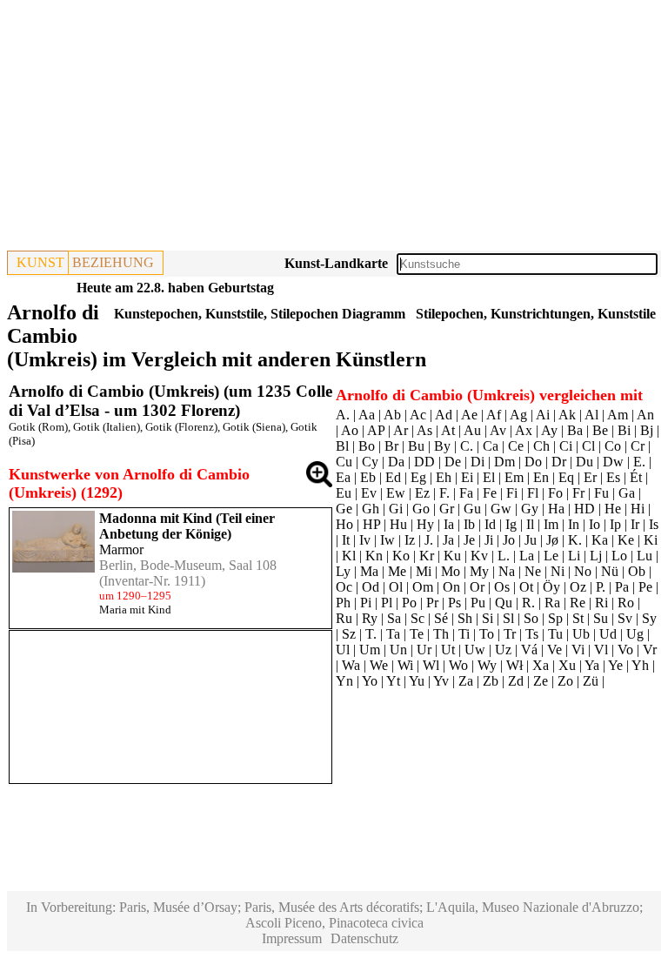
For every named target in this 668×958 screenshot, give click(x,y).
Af (493, 414)
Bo (366, 446)
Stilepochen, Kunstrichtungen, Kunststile (536, 313)
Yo (369, 680)
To (486, 633)
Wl (431, 665)
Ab (392, 414)
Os (502, 586)
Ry (369, 618)
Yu (416, 680)
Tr (510, 633)
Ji (488, 540)
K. (575, 540)
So (531, 618)
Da (396, 461)
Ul (343, 649)
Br (391, 446)
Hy (425, 524)
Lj (596, 555)
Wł (514, 665)
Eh (443, 477)
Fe (490, 493)
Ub (581, 633)
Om (422, 586)
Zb (490, 680)
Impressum (292, 938)
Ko (401, 555)
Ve (554, 649)
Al (591, 414)
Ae (469, 414)
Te (417, 633)
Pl (386, 602)
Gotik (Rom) (38, 426)
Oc (344, 586)
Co (613, 446)
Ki (651, 540)
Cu (344, 461)
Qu (503, 602)
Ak (567, 414)
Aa (366, 414)
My (479, 571)
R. (528, 602)
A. (343, 414)
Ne (532, 571)
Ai (543, 414)
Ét (636, 477)
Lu (644, 555)
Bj (646, 430)
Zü (590, 680)
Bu (416, 446)
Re (577, 602)
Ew (395, 493)
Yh (640, 665)
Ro (626, 602)
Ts (531, 633)
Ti (464, 633)
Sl (508, 618)
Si (487, 618)
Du (584, 461)
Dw (613, 461)
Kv (479, 555)
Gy (529, 508)
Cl (588, 446)
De (452, 461)
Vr (650, 649)
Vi (577, 649)
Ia (449, 524)
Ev (369, 493)
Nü (609, 571)
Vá (529, 649)
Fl (532, 493)
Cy (370, 461)
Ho (344, 524)
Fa (466, 493)
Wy (487, 665)
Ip (615, 524)
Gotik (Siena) (254, 426)
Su (600, 618)
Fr (578, 493)
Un (398, 649)
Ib (469, 524)
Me (397, 571)
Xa (540, 665)
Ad (443, 414)
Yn (344, 680)
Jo (509, 540)
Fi (512, 493)
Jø (552, 540)
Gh (370, 508)
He (613, 508)
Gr (446, 508)
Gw (501, 508)
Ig (511, 524)
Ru (344, 618)
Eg (418, 477)
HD (584, 508)
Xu (567, 665)
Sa (394, 618)
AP (375, 430)
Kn (374, 555)
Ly (343, 571)
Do (533, 461)
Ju (530, 540)
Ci (565, 446)
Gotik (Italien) (106, 426)
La (526, 555)
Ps (454, 602)
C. (466, 446)
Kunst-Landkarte (336, 263)
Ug (635, 633)
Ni (557, 571)
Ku (452, 555)
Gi (396, 508)
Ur (424, 649)
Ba (575, 430)
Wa (351, 665)
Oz (578, 586)
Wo (458, 665)
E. (639, 461)
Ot (526, 586)
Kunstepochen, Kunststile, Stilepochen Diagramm (259, 313)
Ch (541, 446)
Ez (422, 493)
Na (506, 571)
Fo (555, 493)
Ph (343, 602)
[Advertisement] (334, 129)
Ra (552, 602)
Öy (551, 586)
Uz (503, 649)
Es (613, 477)
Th (441, 633)
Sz (349, 633)
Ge (344, 508)
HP (371, 524)
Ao (349, 430)
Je (469, 540)
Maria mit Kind (135, 609)
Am (617, 414)
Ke (626, 540)
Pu (478, 602)
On (451, 586)
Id (490, 524)
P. (600, 586)
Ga (626, 493)
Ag (518, 414)
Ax (523, 430)
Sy (649, 618)
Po (409, 602)
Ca (490, 446)
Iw (387, 540)
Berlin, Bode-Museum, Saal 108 (188, 565)
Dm (504, 461)
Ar (400, 430)
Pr (432, 602)
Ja (448, 540)
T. (371, 633)
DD (424, 461)
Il (530, 524)
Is (653, 524)
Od (370, 586)
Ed (393, 477)
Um (369, 649)
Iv (365, 540)
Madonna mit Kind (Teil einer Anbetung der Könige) (187, 526)
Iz (409, 540)
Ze (540, 680)
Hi (638, 508)
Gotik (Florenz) (181, 426)
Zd (516, 680)
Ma (369, 571)
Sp (555, 618)
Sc (417, 618)
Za (465, 680)
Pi (365, 602)
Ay (549, 430)
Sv (625, 618)
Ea (343, 477)
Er (590, 477)
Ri (601, 602)
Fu (601, 493)
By (442, 446)
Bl (342, 446)
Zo (565, 680)
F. (444, 493)
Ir (635, 524)
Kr (426, 555)
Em (514, 477)
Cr (638, 446)
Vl (601, 649)
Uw (474, 649)
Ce (516, 446)
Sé (441, 618)
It (346, 540)
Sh (465, 618)
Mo (450, 571)
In (573, 524)
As (424, 430)
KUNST (40, 262)
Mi (423, 571)
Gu (472, 508)
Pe (645, 586)
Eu (343, 493)
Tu (555, 633)
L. (504, 555)
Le (551, 555)
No (582, 571)
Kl (349, 555)
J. (428, 540)
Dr (558, 461)
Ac (418, 414)
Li (574, 555)
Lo (619, 555)
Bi (624, 430)
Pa (622, 586)
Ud (608, 633)
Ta (393, 633)
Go (421, 508)
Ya (591, 665)
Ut (448, 649)
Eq (566, 477)
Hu (398, 524)
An (645, 414)
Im (551, 524)
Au (472, 430)
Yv (441, 680)
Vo (625, 649)
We (379, 665)
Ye (615, 665)
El (489, 477)
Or (477, 586)
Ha (556, 508)
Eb (368, 477)
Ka (599, 540)
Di (477, 461)
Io (594, 524)
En (541, 477)
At (448, 430)
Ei (467, 477)
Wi (405, 665)
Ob (636, 571)
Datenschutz (364, 938)
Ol (396, 586)
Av (498, 430)
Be (600, 430)
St (578, 618)
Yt (393, 680)
